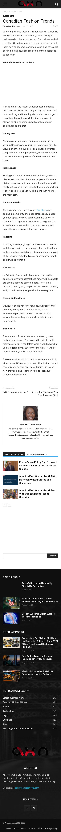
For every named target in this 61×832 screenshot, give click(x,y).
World (13, 11)
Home (5, 11)
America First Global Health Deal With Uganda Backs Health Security (37, 494)
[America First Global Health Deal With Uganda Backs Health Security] (10, 494)
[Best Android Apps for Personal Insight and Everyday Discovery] (11, 660)
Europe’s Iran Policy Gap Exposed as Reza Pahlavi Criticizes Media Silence (38, 465)
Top (20, 11)
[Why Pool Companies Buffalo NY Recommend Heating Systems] (11, 676)
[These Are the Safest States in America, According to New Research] (11, 603)
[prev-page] (5, 505)
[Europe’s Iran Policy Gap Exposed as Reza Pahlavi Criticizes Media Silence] (10, 466)
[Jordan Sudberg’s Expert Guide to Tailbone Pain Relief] (11, 618)
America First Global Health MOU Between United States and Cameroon (38, 479)
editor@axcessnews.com (27, 787)
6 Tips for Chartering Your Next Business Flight (45, 394)
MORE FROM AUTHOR (37, 454)
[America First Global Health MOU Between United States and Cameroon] (10, 480)
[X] (34, 808)
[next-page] (9, 505)
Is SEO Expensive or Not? (15, 392)
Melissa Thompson (13, 26)
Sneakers (42, 210)
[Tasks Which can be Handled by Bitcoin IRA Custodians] (11, 587)
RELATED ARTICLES (14, 454)
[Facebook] (27, 808)
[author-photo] (30, 420)
